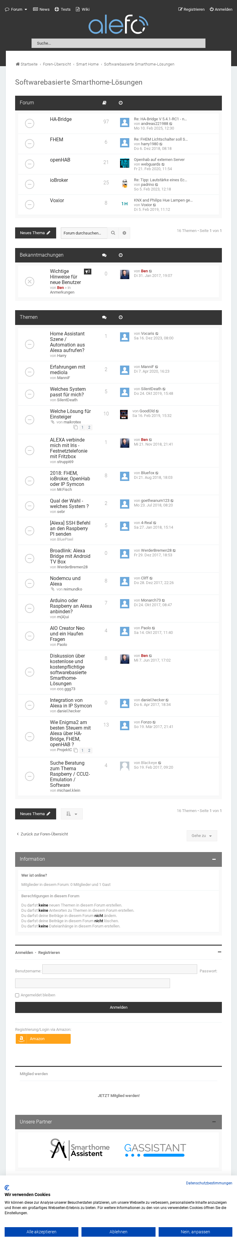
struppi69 (65, 461)
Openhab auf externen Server (159, 159)
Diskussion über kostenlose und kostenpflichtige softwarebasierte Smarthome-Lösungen (68, 670)
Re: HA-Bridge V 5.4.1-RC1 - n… (160, 119)
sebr (61, 511)
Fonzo (146, 722)
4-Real (146, 522)
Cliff (144, 578)
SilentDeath (67, 400)
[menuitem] (41, 9)
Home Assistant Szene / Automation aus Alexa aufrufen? (67, 342)
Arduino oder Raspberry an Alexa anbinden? (71, 606)
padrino (147, 184)
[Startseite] (118, 25)
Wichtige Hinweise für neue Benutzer (65, 277)
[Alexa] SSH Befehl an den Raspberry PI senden (70, 528)
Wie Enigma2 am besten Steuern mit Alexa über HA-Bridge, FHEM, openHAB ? (70, 733)
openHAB (60, 160)
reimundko (73, 589)
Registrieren (49, 952)
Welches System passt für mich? (68, 392)
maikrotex (72, 422)
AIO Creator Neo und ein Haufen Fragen (67, 634)
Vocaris (147, 333)
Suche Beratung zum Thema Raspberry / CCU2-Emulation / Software (70, 774)
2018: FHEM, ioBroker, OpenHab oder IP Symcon (70, 478)
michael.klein (68, 790)
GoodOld (147, 411)
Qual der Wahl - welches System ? (69, 503)
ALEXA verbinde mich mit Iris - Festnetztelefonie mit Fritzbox (68, 448)
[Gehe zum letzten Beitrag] (151, 271)
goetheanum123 (155, 500)
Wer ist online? (34, 875)
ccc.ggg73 (66, 689)
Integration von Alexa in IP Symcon (71, 703)
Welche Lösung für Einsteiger (70, 414)
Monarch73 (151, 600)
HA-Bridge (61, 119)
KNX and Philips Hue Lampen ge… (163, 200)
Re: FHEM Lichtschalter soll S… (161, 139)
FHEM (56, 139)
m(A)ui (63, 616)
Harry (61, 355)
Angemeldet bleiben (38, 995)
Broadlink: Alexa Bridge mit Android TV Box (70, 556)
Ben (60, 287)
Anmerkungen (62, 292)
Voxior (57, 200)
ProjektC (64, 749)
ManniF (63, 377)
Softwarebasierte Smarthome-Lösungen (79, 82)
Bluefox (147, 472)
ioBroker (59, 180)
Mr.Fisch (64, 489)
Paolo (62, 644)
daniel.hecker (69, 711)
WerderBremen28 (72, 567)
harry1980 (149, 144)
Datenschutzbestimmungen (209, 1183)
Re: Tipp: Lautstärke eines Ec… (160, 180)
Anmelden (24, 952)
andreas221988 (154, 123)
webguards (150, 164)
